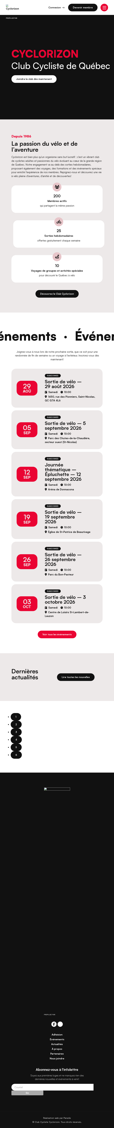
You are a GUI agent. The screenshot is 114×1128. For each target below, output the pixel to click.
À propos (57, 1048)
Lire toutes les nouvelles (76, 677)
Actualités (57, 1044)
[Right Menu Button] (104, 7)
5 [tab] (16, 747)
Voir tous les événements (57, 634)
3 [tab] (16, 732)
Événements (57, 1039)
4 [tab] (16, 739)
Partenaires (57, 1053)
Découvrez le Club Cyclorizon (57, 293)
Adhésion (57, 1034)
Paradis (67, 1118)
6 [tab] (16, 754)
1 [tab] (15, 716)
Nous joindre (57, 1058)
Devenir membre (83, 7)
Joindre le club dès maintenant (34, 78)
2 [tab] (16, 724)
